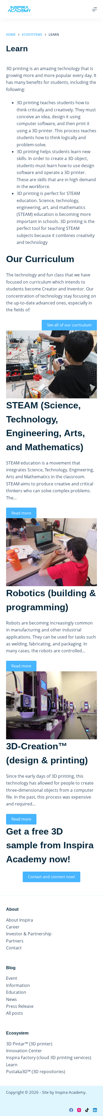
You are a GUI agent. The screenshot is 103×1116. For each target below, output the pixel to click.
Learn (11, 1065)
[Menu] (94, 9)
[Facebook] (71, 1110)
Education (16, 992)
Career (13, 927)
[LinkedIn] (95, 1110)
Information (18, 985)
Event (11, 978)
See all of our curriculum (69, 324)
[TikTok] (87, 1110)
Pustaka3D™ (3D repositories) (35, 1071)
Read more (21, 513)
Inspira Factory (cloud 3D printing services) (48, 1057)
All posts (14, 1013)
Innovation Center (24, 1051)
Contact (14, 948)
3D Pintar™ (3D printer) (29, 1044)
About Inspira (19, 920)
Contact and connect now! (51, 876)
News (11, 999)
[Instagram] (79, 1110)
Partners (15, 941)
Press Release (20, 1006)
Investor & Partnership (29, 934)
